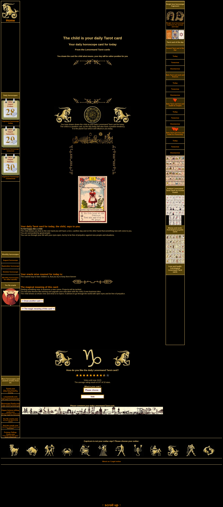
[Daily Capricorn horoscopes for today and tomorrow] (173, 455)
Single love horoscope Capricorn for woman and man (175, 25)
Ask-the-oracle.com (10, 427)
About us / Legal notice (111, 461)
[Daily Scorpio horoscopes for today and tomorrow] (138, 455)
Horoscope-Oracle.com (10, 405)
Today (175, 56)
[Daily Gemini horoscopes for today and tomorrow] (49, 455)
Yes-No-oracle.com (10, 420)
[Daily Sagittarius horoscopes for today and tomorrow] (156, 455)
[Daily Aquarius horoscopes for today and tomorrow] (191, 455)
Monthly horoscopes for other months (10, 278)
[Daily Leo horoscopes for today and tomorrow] (85, 455)
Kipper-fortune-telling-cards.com (10, 412)
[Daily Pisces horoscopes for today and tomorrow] (209, 455)
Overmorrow (175, 69)
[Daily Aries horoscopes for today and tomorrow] (14, 455)
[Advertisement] (10, 57)
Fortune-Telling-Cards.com (10, 434)
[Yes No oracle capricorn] (10, 305)
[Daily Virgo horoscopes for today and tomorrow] (102, 455)
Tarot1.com (10, 390)
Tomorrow (175, 62)
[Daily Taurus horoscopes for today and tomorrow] (32, 455)
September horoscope (10, 266)
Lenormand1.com (10, 398)
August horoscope (10, 260)
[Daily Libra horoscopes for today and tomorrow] (120, 455)
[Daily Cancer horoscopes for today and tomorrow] (67, 455)
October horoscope (10, 272)
